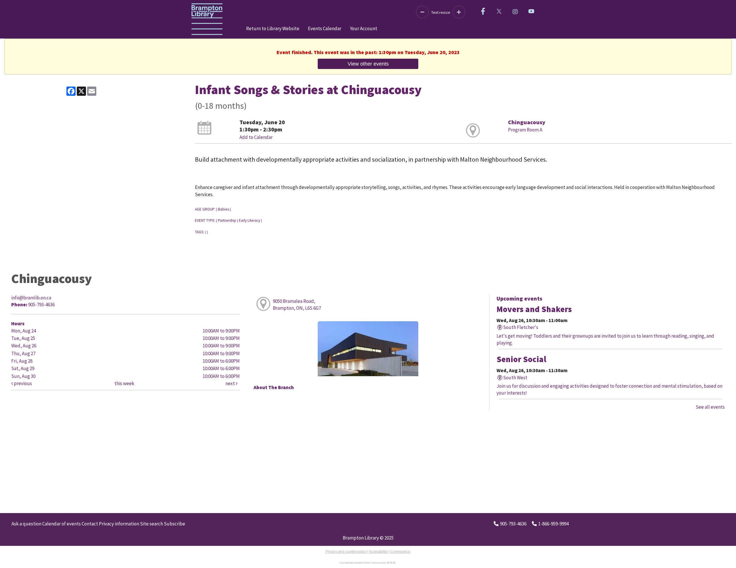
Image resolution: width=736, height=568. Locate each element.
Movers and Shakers (534, 309)
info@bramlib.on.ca (31, 297)
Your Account (363, 28)
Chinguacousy (526, 122)
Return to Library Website (272, 28)
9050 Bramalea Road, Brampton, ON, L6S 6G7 (297, 304)
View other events (368, 64)
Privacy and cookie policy (346, 551)
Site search (151, 524)
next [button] (230, 383)
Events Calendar (324, 28)
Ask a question (26, 524)
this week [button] (124, 383)
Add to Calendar (256, 137)
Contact (90, 524)
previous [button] (22, 383)
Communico (400, 551)
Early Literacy (249, 220)
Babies (223, 209)
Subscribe (174, 524)
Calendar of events (61, 524)
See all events (710, 407)
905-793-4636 (513, 524)
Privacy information (119, 524)
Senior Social (521, 359)
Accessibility (378, 551)
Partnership (227, 220)
